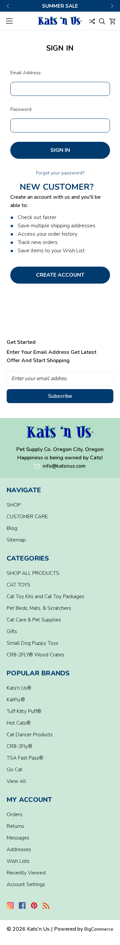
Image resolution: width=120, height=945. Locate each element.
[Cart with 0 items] (112, 21)
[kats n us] (60, 432)
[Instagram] (10, 905)
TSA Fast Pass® (25, 758)
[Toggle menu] (9, 21)
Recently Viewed (26, 872)
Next (112, 6)
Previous (8, 6)
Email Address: (26, 73)
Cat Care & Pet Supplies (34, 619)
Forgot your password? (60, 173)
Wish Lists (18, 861)
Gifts (12, 631)
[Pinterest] (34, 905)
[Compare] (92, 21)
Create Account (60, 275)
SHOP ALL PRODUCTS (33, 573)
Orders (14, 814)
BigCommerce (98, 929)
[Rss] (46, 905)
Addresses (19, 849)
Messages (18, 837)
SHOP (14, 505)
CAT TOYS (18, 585)
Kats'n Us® (19, 688)
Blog (12, 528)
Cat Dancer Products (30, 734)
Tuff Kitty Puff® (24, 711)
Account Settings (26, 884)
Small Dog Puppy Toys (32, 643)
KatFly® (16, 699)
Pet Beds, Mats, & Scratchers (39, 608)
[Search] (102, 21)
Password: (21, 109)
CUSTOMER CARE (27, 516)
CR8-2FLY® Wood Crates (35, 654)
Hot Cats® (19, 723)
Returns (15, 826)
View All (16, 781)
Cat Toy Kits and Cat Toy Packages (45, 596)
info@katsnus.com (64, 466)
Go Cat (14, 769)
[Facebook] (22, 905)
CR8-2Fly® (19, 746)
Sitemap (16, 540)
